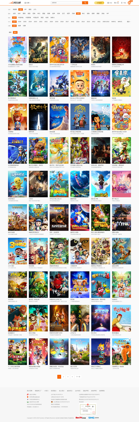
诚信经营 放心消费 (34, 402)
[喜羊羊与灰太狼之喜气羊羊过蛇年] (59, 50)
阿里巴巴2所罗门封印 (56, 333)
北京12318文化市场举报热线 (34, 404)
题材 (9, 13)
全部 (14, 13)
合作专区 (77, 390)
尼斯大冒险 (115, 232)
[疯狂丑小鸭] (100, 184)
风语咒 (93, 64)
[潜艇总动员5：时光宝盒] (59, 351)
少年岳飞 (73, 333)
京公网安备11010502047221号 (62, 402)
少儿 (35, 9)
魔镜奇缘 (94, 98)
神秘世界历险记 (54, 266)
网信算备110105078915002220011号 (89, 399)
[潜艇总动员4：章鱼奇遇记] (100, 284)
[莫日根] (79, 284)
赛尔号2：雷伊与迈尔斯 (57, 165)
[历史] (109, 1)
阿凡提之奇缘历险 (75, 131)
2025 (24, 21)
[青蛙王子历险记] (100, 351)
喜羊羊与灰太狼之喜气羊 (57, 64)
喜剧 (29, 13)
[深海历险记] (17, 184)
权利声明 (94, 390)
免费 (19, 25)
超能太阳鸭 (115, 266)
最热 (15, 32)
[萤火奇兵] (100, 318)
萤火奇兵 (94, 333)
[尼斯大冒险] (121, 217)
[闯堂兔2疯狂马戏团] (38, 351)
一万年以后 (73, 64)
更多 (128, 21)
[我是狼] (121, 83)
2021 (46, 21)
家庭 (98, 13)
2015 (77, 21)
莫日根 (72, 299)
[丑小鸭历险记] (17, 83)
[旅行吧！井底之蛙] (38, 284)
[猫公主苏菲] (79, 351)
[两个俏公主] (121, 184)
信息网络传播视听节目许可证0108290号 (89, 394)
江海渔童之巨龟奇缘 (97, 131)
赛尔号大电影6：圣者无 (36, 165)
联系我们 (53, 390)
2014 (83, 21)
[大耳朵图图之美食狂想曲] (17, 50)
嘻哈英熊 (31, 266)
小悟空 (31, 199)
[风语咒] (100, 50)
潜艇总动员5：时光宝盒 (57, 366)
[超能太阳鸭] (121, 251)
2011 (98, 21)
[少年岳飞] (79, 318)
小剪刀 (46, 390)
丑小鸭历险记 (12, 98)
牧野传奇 (31, 131)
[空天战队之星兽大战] (79, 150)
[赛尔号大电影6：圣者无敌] (38, 150)
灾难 (73, 13)
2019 (56, 21)
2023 (35, 21)
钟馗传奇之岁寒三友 (56, 299)
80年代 (120, 21)
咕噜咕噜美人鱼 (33, 98)
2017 (67, 21)
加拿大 (53, 17)
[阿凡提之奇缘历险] (79, 117)
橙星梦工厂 (38, 390)
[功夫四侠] (17, 284)
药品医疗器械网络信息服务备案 (59, 399)
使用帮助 (102, 390)
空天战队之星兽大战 (76, 165)
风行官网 (29, 390)
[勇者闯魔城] (121, 318)
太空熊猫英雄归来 (13, 165)
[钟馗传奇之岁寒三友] (59, 284)
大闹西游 (10, 131)
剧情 (93, 13)
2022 (40, 21)
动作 (19, 13)
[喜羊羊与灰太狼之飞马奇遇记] (121, 117)
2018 (61, 21)
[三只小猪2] (17, 251)
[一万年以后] (79, 50)
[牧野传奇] (38, 117)
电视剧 (15, 9)
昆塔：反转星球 (54, 232)
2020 (51, 21)
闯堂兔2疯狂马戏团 (34, 366)
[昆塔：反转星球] (59, 217)
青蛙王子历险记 (96, 366)
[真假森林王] (17, 318)
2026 (19, 21)
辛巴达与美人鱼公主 (56, 199)
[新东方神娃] (38, 318)
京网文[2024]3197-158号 (57, 397)
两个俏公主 (115, 199)
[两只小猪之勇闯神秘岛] (100, 217)
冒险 (88, 13)
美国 (42, 17)
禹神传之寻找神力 (96, 266)
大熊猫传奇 (73, 266)
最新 (10, 32)
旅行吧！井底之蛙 (34, 299)
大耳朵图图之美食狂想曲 (15, 64)
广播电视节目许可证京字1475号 (87, 397)
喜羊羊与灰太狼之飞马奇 (119, 131)
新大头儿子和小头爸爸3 (77, 98)
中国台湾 (35, 17)
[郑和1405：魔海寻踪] (100, 150)
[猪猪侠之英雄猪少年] (121, 50)
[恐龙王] (38, 50)
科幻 (39, 13)
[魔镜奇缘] (100, 83)
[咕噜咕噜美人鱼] (38, 83)
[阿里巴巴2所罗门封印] (59, 318)
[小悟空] (38, 184)
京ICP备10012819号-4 (57, 394)
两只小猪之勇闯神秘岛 (97, 232)
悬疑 (43, 13)
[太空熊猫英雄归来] (17, 150)
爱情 (24, 13)
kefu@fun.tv (36, 407)
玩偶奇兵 (114, 299)
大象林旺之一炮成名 (118, 366)
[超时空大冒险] (79, 217)
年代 (9, 21)
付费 (9, 26)
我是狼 (114, 98)
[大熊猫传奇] (79, 251)
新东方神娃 (32, 333)
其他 (103, 13)
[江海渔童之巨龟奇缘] (100, 117)
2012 (93, 21)
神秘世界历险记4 (34, 232)
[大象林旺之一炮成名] (121, 351)
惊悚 (48, 13)
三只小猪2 (11, 266)
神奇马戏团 (11, 232)
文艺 (63, 13)
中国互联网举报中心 (34, 399)
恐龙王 (31, 64)
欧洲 (47, 17)
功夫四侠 (10, 299)
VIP (25, 9)
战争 (53, 13)
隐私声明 (86, 390)
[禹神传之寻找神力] (100, 251)
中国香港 (28, 17)
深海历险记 (11, 199)
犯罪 (68, 13)
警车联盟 (52, 98)
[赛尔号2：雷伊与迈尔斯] (59, 150)
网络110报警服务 (55, 404)
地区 (9, 17)
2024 (30, 21)
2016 (72, 21)
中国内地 (20, 17)
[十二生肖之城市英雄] (17, 351)
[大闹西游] (17, 117)
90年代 (113, 21)
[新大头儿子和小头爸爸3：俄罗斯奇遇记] (79, 83)
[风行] (15, 2)
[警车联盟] (59, 83)
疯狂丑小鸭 (94, 199)
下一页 (78, 376)
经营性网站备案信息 (34, 397)
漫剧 (30, 9)
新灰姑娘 (52, 131)
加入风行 (61, 390)
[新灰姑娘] (59, 117)
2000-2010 (106, 21)
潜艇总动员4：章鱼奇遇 (98, 299)
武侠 (58, 13)
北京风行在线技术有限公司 (62, 418)
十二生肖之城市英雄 (14, 366)
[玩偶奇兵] (121, 284)
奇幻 (83, 13)
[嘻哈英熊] (38, 251)
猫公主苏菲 (73, 366)
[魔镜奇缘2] (79, 184)
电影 (20, 9)
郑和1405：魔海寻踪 (97, 165)
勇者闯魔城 (115, 333)
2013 (88, 21)
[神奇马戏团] (17, 217)
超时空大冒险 (74, 232)
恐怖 (34, 13)
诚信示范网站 (32, 394)
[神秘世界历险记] (59, 251)
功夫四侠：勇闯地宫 (118, 165)
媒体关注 (69, 390)
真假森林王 (11, 333)
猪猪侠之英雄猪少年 (118, 64)
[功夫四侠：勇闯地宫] (121, 150)
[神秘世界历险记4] (38, 217)
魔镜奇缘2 (73, 199)
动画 (78, 13)
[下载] (123, 1)
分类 (9, 9)
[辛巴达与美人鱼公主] (59, 184)
